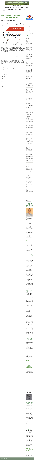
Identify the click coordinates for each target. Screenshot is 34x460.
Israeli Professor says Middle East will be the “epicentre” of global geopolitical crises (29, 72)
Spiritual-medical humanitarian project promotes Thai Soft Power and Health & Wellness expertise (29, 116)
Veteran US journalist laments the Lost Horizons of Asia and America (29, 96)
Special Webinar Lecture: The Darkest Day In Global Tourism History (29, 139)
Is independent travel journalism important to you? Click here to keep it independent (17, 8)
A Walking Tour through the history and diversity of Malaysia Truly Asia (29, 141)
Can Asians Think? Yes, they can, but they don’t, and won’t (29, 188)
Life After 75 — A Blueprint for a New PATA (29, 156)
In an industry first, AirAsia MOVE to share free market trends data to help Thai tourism (29, 59)
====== (13, 18)
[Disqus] (13, 103)
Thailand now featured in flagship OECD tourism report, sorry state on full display (29, 47)
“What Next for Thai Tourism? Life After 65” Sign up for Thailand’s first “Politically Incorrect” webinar (29, 182)
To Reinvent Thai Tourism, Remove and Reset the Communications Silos (29, 56)
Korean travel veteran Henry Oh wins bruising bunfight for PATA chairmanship (29, 79)
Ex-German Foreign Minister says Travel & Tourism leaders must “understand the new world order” (29, 109)
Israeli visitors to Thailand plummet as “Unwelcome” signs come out (29, 119)
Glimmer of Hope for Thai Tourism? (29, 166)
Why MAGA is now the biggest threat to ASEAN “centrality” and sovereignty (29, 175)
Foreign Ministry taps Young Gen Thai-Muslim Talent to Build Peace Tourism (29, 85)
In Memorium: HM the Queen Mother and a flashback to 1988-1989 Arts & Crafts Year (29, 132)
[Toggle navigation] (4, 11)
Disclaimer (2, 458)
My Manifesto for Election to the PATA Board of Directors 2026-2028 (29, 122)
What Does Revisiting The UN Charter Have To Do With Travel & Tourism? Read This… (29, 92)
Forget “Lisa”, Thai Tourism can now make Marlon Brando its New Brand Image (29, 102)
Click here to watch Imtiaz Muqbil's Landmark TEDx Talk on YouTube (29, 198)
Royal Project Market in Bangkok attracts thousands (29, 164)
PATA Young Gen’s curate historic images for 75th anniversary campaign (29, 154)
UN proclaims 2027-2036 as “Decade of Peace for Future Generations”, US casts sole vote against (29, 53)
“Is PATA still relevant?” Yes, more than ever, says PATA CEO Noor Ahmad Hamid (29, 76)
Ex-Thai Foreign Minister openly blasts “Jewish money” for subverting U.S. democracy (29, 185)
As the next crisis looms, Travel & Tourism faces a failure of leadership (29, 112)
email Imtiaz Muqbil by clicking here (29, 240)
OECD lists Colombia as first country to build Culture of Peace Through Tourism (29, 43)
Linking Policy (5, 458)
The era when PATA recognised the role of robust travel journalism (29, 83)
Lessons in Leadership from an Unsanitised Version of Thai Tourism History (29, 147)
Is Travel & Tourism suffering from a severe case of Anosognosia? (29, 178)
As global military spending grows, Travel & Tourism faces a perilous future (29, 89)
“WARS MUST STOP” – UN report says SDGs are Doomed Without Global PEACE (29, 63)
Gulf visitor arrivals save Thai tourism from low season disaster (29, 40)
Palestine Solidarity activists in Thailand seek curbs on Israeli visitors (29, 158)
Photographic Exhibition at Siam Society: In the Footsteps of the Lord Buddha (29, 135)
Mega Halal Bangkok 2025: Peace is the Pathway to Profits (29, 172)
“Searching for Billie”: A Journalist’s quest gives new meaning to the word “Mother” (29, 125)
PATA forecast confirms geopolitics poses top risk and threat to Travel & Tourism (29, 191)
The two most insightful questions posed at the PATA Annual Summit (29, 69)
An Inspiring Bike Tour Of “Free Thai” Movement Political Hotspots (29, 161)
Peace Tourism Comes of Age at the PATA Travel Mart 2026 (29, 38)
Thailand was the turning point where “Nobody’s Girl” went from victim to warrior (29, 128)
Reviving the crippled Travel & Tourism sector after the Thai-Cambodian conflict (29, 150)
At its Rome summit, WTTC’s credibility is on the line (29, 144)
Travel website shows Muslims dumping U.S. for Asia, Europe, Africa (13, 16)
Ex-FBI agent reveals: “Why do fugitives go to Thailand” (29, 50)
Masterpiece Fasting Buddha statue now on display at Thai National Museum (29, 168)
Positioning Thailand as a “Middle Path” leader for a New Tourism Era (29, 105)
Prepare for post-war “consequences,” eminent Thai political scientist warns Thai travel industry (29, 98)
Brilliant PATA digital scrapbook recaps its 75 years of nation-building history (29, 66)
